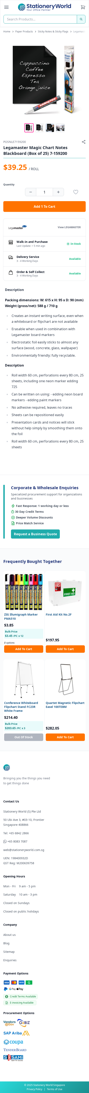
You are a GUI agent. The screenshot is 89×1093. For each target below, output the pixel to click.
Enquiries (10, 960)
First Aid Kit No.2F (59, 614)
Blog (6, 943)
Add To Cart (23, 649)
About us (9, 935)
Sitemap (9, 952)
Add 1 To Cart (44, 206)
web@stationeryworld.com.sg (23, 850)
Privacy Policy (34, 1089)
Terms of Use (54, 1089)
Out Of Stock (23, 737)
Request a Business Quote (35, 534)
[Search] (81, 19)
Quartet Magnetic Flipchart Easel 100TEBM (65, 705)
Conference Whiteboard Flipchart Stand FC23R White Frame (21, 707)
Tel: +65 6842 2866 (16, 833)
